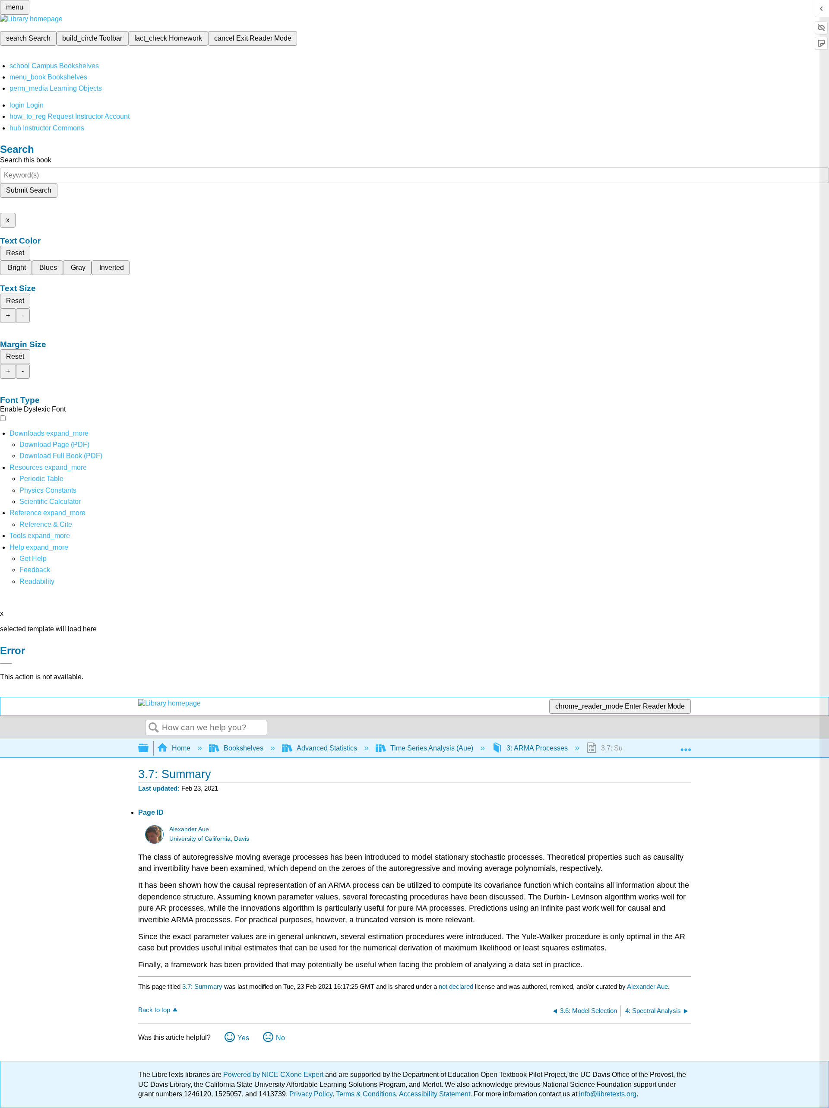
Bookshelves (243, 748)
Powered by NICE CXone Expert (274, 1074)
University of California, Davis (209, 839)
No (280, 1038)
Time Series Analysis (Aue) (432, 748)
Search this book (25, 160)
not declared (457, 986)
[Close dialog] (6, 663)
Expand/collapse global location (685, 745)
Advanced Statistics (327, 748)
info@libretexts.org (606, 1094)
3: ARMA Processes (537, 748)
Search (153, 728)
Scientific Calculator (50, 501)
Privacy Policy (310, 1094)
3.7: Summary (202, 986)
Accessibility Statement (434, 1094)
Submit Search (28, 190)
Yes (243, 1038)
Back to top (154, 1009)
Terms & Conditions (366, 1094)
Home (181, 748)
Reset (15, 252)
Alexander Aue (189, 829)
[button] (34, 569)
